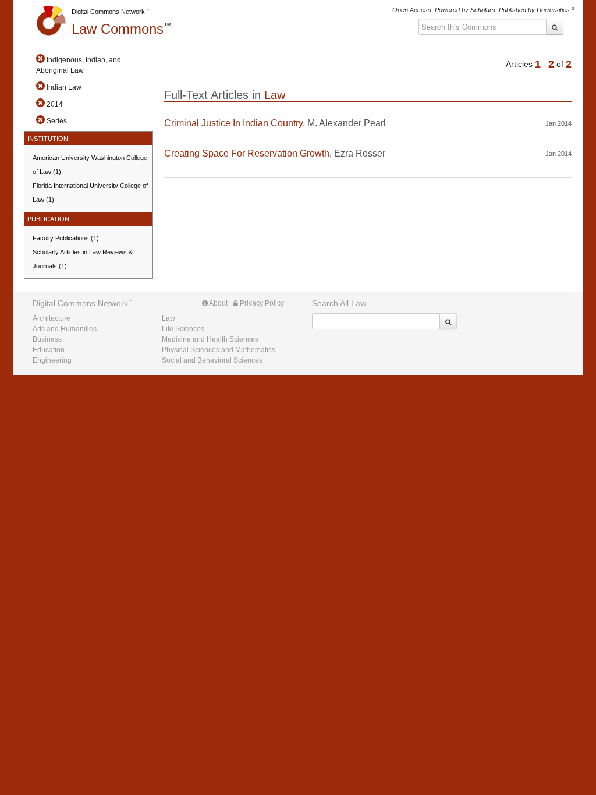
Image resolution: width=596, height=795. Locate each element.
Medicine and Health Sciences (210, 339)
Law (118, 29)
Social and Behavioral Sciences (212, 360)
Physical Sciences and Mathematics (218, 350)
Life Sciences (183, 329)
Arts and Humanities (65, 329)
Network (80, 303)
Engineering (52, 360)
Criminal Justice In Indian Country (233, 123)
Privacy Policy (261, 303)
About (218, 303)
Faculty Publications (66, 238)
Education (49, 350)
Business (47, 339)
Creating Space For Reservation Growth (246, 153)
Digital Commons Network (108, 11)
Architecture (51, 318)
